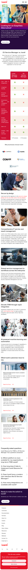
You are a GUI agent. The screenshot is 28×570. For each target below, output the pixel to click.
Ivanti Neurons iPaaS (8, 311)
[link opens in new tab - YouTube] (22, 549)
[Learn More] (7, 151)
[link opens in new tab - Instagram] (12, 549)
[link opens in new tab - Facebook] (16, 549)
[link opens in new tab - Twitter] (2, 549)
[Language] (23, 2)
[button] (25, 2)
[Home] (4, 2)
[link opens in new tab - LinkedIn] (7, 549)
